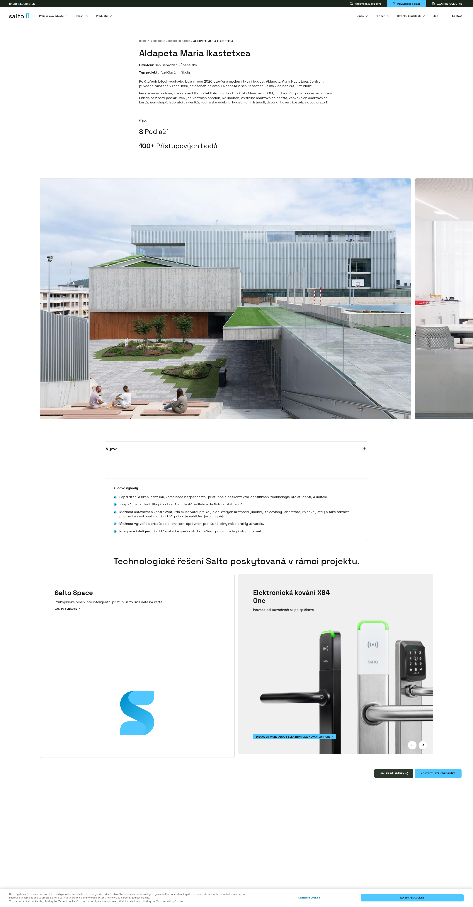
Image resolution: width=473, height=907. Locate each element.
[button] (412, 745)
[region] (236, 898)
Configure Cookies (309, 897)
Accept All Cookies (412, 897)
